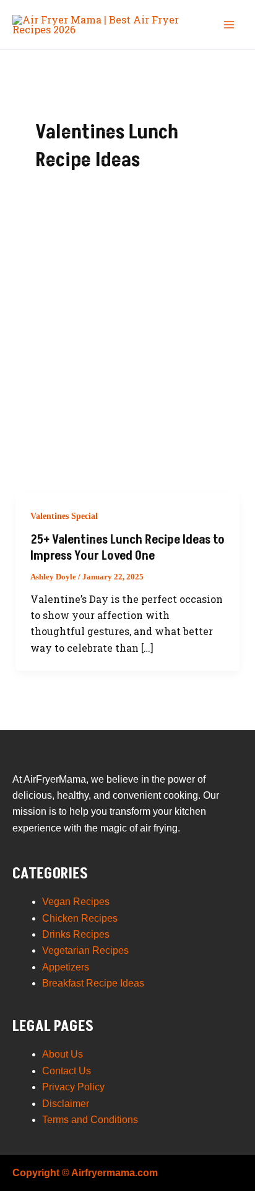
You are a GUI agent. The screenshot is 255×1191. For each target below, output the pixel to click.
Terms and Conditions (90, 1119)
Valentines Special (64, 516)
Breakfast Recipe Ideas (93, 983)
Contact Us (66, 1071)
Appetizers (65, 967)
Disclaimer (65, 1103)
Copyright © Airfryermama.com (85, 1173)
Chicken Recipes (80, 918)
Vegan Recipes (76, 901)
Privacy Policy (73, 1087)
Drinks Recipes (76, 934)
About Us (62, 1054)
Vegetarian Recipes (85, 950)
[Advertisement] (127, 359)
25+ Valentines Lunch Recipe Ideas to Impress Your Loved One (127, 548)
